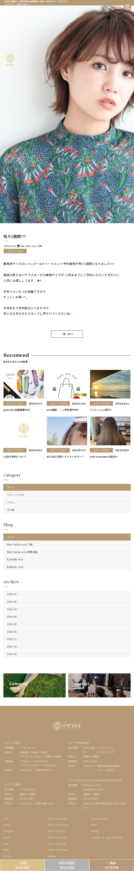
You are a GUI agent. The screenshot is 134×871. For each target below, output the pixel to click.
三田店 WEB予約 (22, 865)
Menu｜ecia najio (57, 837)
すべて (10, 487)
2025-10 (12, 646)
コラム (10, 502)
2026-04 (12, 616)
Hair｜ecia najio (56, 831)
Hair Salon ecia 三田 (19, 544)
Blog (5, 843)
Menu (94, 824)
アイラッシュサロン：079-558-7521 (38, 765)
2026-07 (12, 594)
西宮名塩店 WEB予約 (67, 865)
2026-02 (12, 624)
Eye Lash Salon (99, 818)
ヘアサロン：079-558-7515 (33, 761)
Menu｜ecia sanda (58, 824)
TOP (5, 818)
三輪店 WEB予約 (112, 865)
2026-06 (12, 601)
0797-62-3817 (90, 761)
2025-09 (12, 654)
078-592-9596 (90, 798)
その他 (10, 509)
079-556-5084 (26, 798)
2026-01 (12, 631)
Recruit (7, 856)
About (6, 824)
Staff (6, 849)
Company (8, 831)
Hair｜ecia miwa (57, 843)
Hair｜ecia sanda (57, 818)
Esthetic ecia (15, 567)
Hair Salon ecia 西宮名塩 (22, 552)
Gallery (52, 856)
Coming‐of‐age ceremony (106, 837)
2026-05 (12, 609)
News (6, 837)
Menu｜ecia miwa (57, 849)
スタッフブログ (15, 495)
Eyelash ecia (15, 559)
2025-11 (12, 639)
